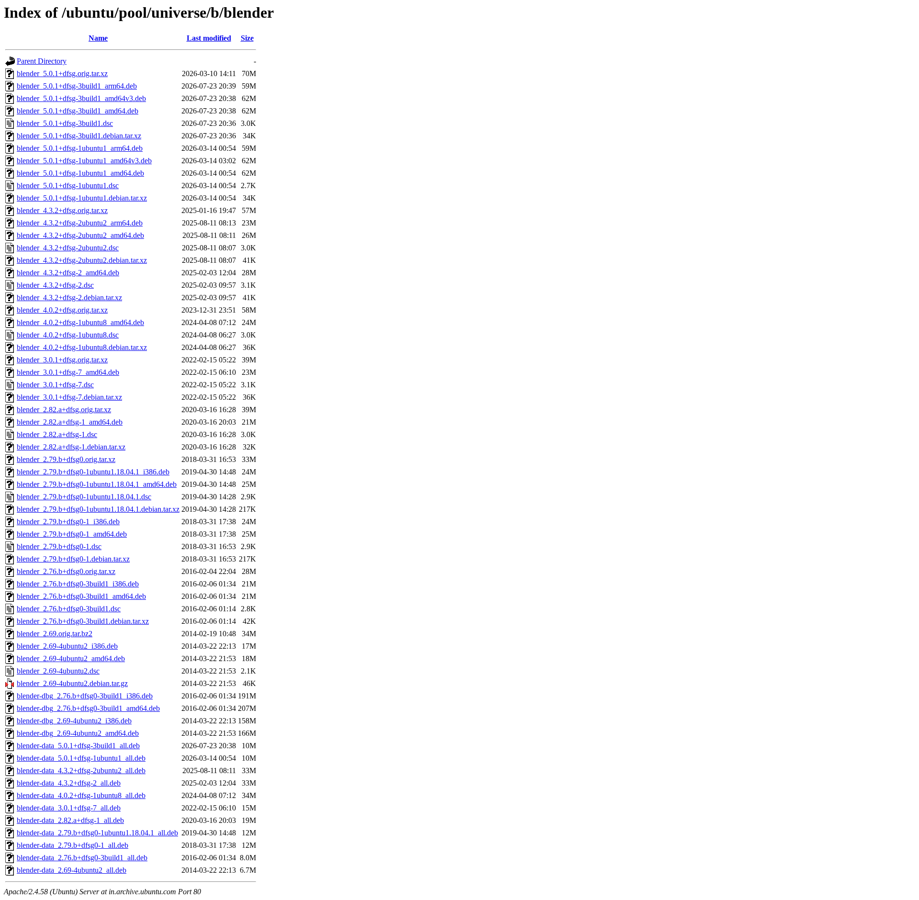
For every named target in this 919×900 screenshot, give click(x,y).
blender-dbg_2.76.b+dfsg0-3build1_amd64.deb (88, 708)
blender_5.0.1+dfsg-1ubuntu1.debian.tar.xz (82, 198)
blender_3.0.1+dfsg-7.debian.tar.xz (69, 397)
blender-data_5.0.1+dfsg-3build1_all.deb (78, 746)
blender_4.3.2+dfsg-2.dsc (55, 285)
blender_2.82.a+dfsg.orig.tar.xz (64, 409)
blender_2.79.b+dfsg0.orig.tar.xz (66, 459)
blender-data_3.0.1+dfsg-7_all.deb (69, 808)
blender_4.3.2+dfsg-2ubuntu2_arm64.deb (80, 223)
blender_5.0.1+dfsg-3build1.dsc (65, 123)
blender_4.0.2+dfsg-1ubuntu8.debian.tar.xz (82, 347)
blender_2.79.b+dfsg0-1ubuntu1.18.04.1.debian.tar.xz (98, 509)
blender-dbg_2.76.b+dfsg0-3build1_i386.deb (85, 696)
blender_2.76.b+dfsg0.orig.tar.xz (66, 571)
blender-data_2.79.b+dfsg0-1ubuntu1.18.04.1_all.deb (97, 833)
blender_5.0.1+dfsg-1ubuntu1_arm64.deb (80, 148)
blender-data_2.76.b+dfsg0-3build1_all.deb (82, 858)
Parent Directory (42, 61)
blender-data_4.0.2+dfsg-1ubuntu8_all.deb (81, 795)
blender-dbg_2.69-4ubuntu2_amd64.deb (78, 733)
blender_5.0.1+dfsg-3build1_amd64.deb (77, 111)
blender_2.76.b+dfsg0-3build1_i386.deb (78, 584)
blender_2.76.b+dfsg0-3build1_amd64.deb (81, 596)
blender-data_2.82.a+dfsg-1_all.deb (70, 820)
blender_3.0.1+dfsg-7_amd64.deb (68, 372)
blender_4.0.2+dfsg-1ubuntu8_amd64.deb (80, 322)
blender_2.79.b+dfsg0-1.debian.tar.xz (73, 559)
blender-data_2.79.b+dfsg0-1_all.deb (72, 845)
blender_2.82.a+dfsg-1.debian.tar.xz (71, 447)
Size (247, 38)
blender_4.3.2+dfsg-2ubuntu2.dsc (68, 248)
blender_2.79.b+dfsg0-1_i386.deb (68, 522)
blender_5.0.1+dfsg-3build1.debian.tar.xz (79, 136)
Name (98, 38)
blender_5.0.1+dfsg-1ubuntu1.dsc (68, 185)
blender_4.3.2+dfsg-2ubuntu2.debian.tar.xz (82, 260)
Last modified (209, 38)
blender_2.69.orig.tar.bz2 (54, 634)
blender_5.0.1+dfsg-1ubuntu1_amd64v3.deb (84, 161)
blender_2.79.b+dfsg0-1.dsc (59, 546)
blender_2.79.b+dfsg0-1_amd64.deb (72, 534)
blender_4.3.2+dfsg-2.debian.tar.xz (69, 297)
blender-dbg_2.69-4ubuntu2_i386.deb (74, 721)
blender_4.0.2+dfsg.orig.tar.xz (62, 310)
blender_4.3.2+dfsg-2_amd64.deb (68, 273)
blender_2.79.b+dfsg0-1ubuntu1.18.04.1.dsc (84, 497)
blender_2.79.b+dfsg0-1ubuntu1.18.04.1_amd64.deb (97, 484)
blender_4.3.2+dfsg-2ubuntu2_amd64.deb (80, 235)
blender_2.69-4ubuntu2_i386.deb (67, 646)
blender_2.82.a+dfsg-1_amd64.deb (70, 422)
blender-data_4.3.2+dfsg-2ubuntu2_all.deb (81, 770)
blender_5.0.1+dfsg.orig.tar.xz (62, 73)
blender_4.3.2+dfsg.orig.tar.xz (62, 210)
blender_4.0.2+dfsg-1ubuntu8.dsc (68, 335)
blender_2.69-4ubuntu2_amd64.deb (71, 658)
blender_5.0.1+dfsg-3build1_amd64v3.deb (81, 98)
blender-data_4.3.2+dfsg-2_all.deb (69, 783)
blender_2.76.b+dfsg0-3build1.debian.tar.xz (83, 621)
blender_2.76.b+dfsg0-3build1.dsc (69, 609)
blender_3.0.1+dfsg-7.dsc (55, 385)
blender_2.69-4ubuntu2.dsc (58, 671)
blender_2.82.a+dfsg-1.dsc (57, 434)
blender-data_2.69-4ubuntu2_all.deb (71, 870)
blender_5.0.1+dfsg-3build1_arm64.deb (77, 86)
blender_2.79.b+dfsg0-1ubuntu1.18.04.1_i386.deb (93, 472)
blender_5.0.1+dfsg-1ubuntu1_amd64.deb (80, 173)
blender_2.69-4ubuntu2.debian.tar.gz (72, 683)
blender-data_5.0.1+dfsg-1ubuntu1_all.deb (81, 758)
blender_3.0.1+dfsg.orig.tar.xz (62, 360)
